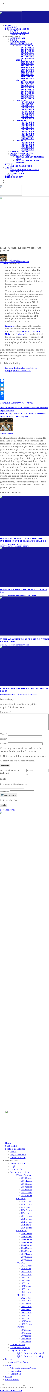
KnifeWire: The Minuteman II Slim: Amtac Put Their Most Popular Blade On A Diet (23, 539)
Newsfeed (25, 262)
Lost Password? (7, 810)
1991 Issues (27, 104)
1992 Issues (27, 105)
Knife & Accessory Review (10, 262)
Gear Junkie (5, 403)
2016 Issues (27, 67)
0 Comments (5, 263)
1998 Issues (27, 116)
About (9, 168)
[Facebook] (24, 381)
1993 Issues (27, 107)
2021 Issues (27, 56)
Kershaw (15, 403)
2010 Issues (27, 78)
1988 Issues (27, 124)
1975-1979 (21, 140)
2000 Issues (27, 82)
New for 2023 (26, 403)
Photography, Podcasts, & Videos (22, 694)
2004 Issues (27, 89)
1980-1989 (21, 120)
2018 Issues (27, 63)
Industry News (6, 544)
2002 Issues (27, 85)
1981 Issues (27, 136)
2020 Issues (27, 58)
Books (14, 30)
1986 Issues (27, 127)
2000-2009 (21, 80)
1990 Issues (27, 102)
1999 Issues (27, 118)
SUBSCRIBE (11, 1146)
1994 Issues (27, 109)
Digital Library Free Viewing (27, 161)
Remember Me (10, 800)
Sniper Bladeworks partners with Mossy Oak (23, 590)
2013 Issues (27, 73)
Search (8, 1377)
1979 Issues (27, 149)
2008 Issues (27, 96)
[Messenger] (24, 393)
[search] (24, 1385)
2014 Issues (27, 71)
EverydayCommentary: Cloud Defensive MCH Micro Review (24, 640)
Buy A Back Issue (19, 32)
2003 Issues (27, 87)
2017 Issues (27, 65)
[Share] (24, 397)
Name (3, 734)
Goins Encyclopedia (22, 153)
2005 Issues (27, 91)
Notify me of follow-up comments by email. (24, 756)
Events (9, 164)
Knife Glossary (19, 151)
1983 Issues (27, 133)
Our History (17, 171)
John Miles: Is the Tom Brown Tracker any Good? (24, 689)
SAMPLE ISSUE (18, 38)
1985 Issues (27, 129)
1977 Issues (27, 146)
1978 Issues (27, 147)
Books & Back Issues (17, 29)
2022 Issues (27, 54)
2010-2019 (21, 60)
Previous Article (7, 407)
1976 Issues (27, 144)
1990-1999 (21, 100)
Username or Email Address (13, 784)
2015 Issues (27, 69)
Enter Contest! (14, 177)
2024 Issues (27, 51)
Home (8, 1143)
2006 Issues (27, 93)
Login (13, 40)
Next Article (5, 413)
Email (3, 739)
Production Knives (22, 546)
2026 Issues (27, 47)
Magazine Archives (21, 43)
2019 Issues (27, 62)
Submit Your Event (21, 166)
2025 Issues (27, 49)
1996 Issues (27, 113)
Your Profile (18, 41)
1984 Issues (27, 131)
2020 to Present (25, 45)
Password (4, 792)
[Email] (24, 389)
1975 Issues (27, 142)
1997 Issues (27, 115)
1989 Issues (27, 122)
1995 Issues (27, 111)
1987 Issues (27, 125)
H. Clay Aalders (13, 260)
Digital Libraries (20, 155)
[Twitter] (24, 385)
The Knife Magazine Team (24, 169)
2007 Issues (27, 94)
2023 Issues (27, 52)
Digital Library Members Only (30, 158)
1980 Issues (27, 138)
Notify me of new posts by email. (19, 761)
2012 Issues (27, 74)
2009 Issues (27, 98)
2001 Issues (27, 83)
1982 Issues (27, 135)
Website (3, 744)
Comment (5, 712)
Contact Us (17, 173)
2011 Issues (27, 76)
